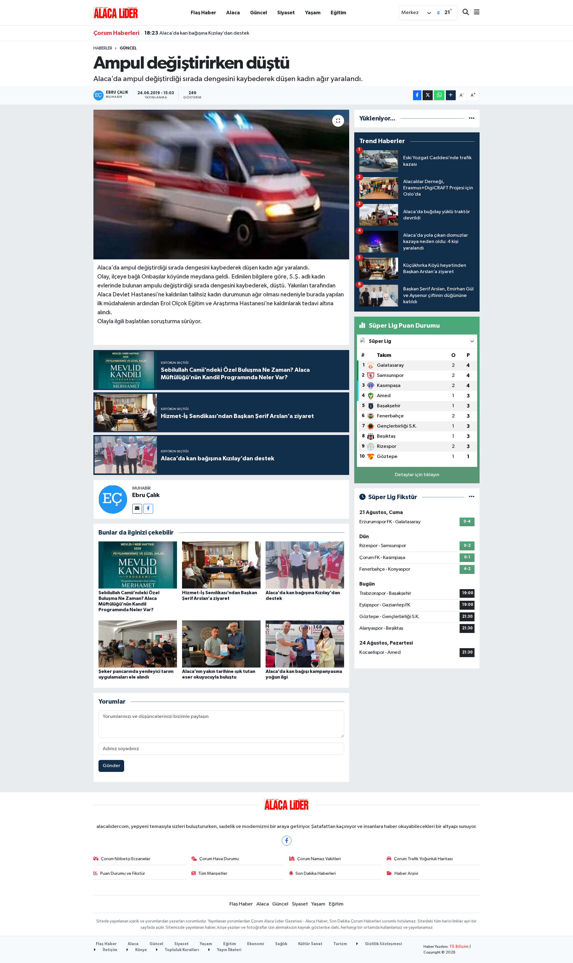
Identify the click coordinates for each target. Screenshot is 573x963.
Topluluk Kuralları (181, 950)
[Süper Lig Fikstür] (472, 497)
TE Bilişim (459, 947)
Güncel (258, 12)
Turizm (340, 944)
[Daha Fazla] (451, 95)
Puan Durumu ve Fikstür (122, 873)
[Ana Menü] (474, 12)
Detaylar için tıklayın (417, 474)
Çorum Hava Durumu (219, 859)
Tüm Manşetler (212, 873)
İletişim (109, 950)
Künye (140, 950)
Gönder (111, 765)
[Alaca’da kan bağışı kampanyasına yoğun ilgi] (305, 643)
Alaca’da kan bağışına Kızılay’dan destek (196, 33)
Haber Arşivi (406, 873)
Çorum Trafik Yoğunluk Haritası (423, 859)
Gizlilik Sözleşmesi (383, 944)
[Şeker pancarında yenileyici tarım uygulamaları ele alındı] (137, 643)
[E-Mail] (137, 509)
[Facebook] (148, 509)
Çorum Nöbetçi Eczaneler (125, 859)
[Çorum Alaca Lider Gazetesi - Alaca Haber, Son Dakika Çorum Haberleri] (115, 12)
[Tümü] (472, 118)
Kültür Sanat (310, 944)
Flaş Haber (203, 12)
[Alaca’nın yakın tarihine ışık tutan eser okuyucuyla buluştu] (221, 643)
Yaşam (313, 12)
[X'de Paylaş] (428, 95)
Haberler (102, 48)
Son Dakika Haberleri (315, 873)
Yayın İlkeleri (228, 950)
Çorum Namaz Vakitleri (319, 859)
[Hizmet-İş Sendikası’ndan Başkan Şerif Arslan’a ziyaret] (221, 564)
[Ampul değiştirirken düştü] (221, 184)
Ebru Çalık (146, 495)
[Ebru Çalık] (112, 499)
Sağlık (281, 944)
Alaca (233, 12)
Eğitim (338, 12)
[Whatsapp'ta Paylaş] (439, 95)
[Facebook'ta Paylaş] (417, 95)
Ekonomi (255, 944)
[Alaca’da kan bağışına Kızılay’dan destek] (305, 564)
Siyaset (286, 12)
